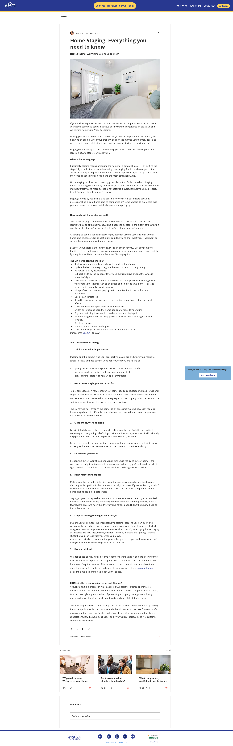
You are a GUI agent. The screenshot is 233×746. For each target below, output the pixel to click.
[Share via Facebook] (71, 629)
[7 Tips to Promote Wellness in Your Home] (77, 664)
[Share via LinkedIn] (83, 629)
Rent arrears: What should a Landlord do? (113, 680)
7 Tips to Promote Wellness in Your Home (75, 680)
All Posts (63, 17)
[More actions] (158, 33)
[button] (167, 16)
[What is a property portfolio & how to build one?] (153, 664)
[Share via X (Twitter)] (77, 629)
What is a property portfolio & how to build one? (152, 680)
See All (168, 650)
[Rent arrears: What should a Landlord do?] (115, 664)
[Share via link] (89, 629)
